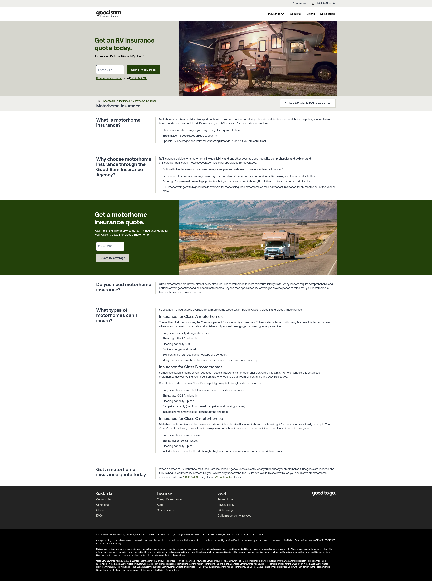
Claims (311, 13)
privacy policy (218, 561)
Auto (160, 504)
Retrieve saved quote (109, 78)
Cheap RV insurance (169, 499)
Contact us (299, 3)
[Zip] (110, 69)
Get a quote (327, 13)
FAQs (99, 515)
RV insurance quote (152, 230)
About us (295, 13)
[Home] (108, 14)
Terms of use (225, 499)
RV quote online (223, 477)
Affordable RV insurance (116, 101)
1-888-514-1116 (326, 3)
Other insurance (166, 510)
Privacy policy (226, 504)
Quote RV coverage (143, 69)
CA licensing (225, 510)
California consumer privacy (234, 515)
